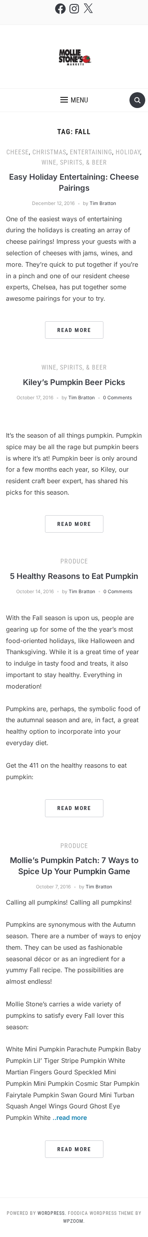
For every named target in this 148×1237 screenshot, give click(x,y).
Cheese (17, 152)
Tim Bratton (103, 203)
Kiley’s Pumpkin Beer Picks (74, 382)
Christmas (49, 152)
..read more (69, 1117)
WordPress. (51, 1213)
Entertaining (91, 152)
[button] (74, 100)
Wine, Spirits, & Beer (74, 162)
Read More (74, 330)
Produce (74, 561)
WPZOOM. (74, 1221)
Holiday (128, 152)
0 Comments (117, 397)
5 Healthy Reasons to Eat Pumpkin (74, 576)
